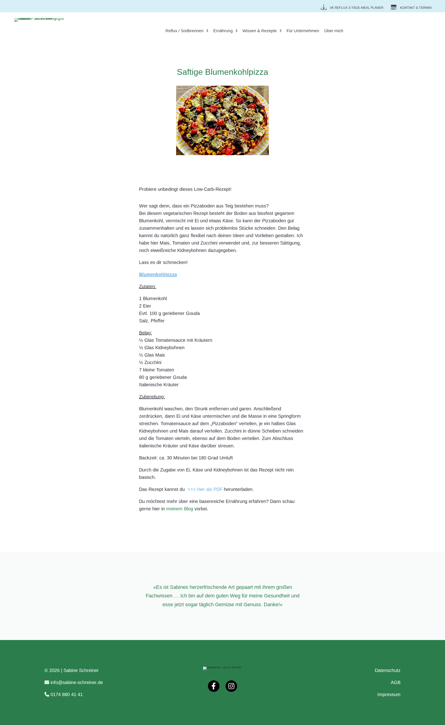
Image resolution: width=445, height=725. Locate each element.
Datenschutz (387, 670)
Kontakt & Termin (416, 7)
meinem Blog (179, 508)
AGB (395, 682)
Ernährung (223, 31)
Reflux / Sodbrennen (184, 31)
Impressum (388, 694)
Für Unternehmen (302, 31)
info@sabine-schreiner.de (76, 682)
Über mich (333, 31)
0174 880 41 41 (66, 694)
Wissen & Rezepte (259, 31)
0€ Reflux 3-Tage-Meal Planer (356, 7)
